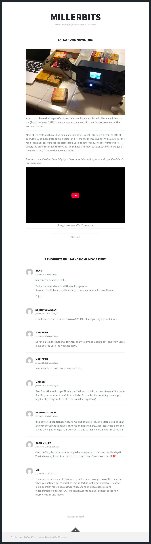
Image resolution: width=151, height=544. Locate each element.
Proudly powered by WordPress (23, 537)
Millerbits (75, 17)
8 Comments (75, 237)
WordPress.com (60, 537)
